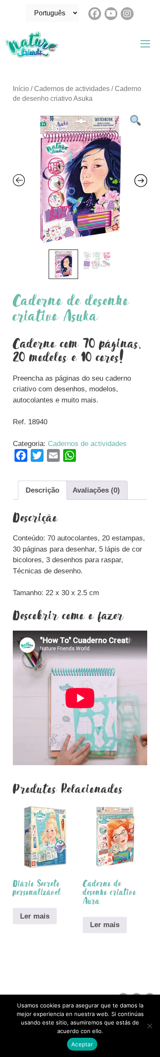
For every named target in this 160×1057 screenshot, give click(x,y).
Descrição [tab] (42, 490)
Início (21, 88)
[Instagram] (127, 13)
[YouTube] (111, 13)
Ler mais (34, 916)
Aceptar (82, 1044)
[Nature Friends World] (34, 44)
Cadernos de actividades (72, 88)
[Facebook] (94, 13)
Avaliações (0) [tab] (96, 490)
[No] (149, 1026)
